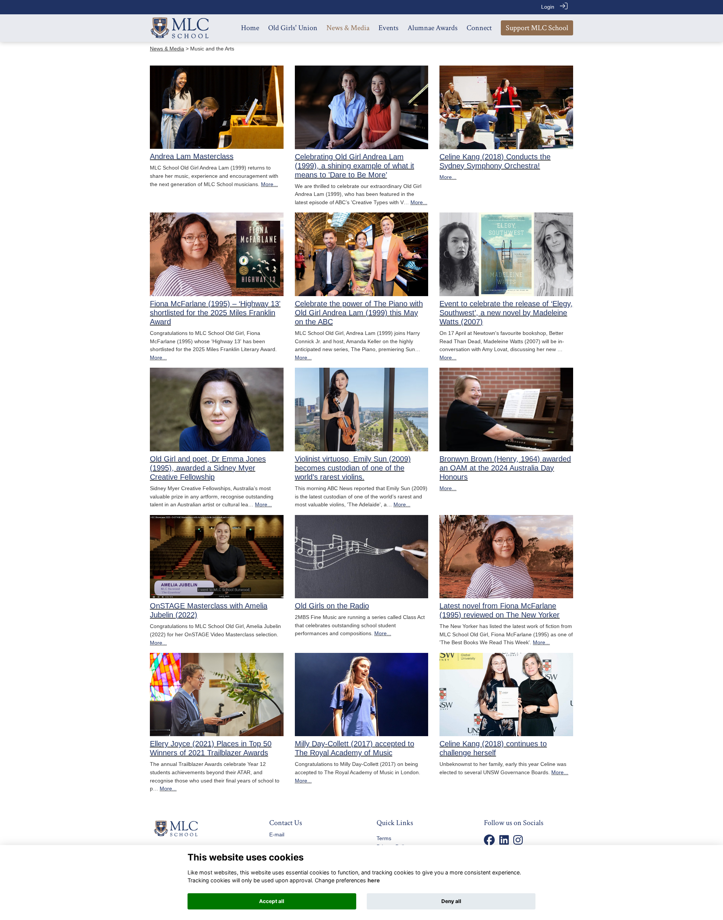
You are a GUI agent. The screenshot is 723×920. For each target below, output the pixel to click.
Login (547, 7)
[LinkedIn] (504, 842)
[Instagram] (518, 842)
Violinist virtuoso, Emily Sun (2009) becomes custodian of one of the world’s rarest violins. (353, 468)
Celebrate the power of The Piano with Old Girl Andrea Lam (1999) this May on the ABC (359, 313)
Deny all (451, 901)
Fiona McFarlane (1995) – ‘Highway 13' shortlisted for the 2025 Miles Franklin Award (215, 313)
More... (269, 184)
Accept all (271, 901)
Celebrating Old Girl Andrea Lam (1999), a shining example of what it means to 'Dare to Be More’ (354, 166)
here (374, 880)
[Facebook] (489, 842)
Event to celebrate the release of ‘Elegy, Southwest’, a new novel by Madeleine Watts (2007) (506, 313)
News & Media (167, 49)
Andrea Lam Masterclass (191, 156)
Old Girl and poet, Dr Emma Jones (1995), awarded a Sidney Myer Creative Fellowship (208, 468)
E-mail (276, 834)
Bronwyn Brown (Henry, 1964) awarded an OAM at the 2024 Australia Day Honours (505, 468)
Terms (384, 838)
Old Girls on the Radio (332, 606)
